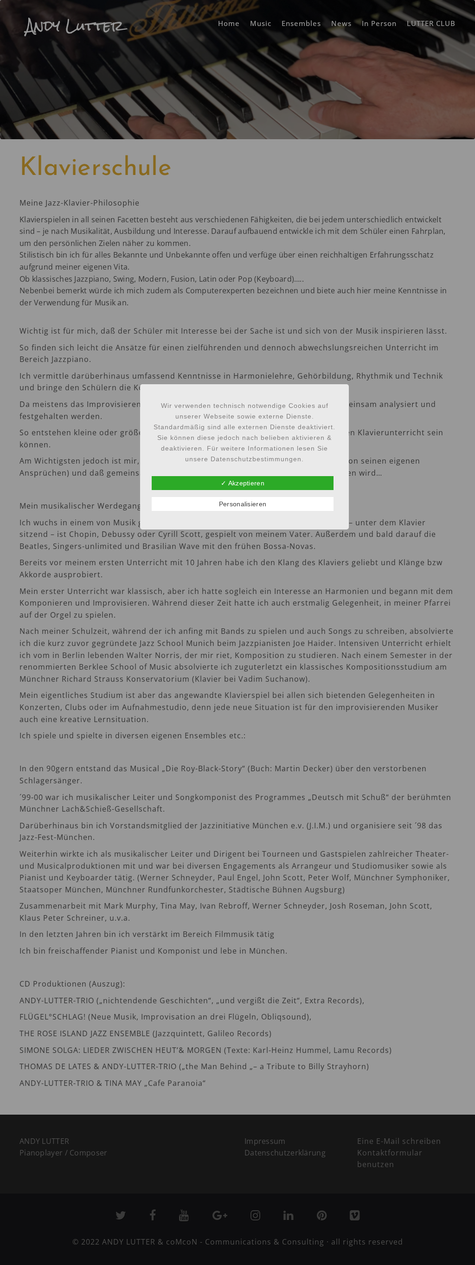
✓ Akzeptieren (242, 483)
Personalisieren (243, 504)
